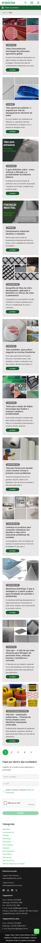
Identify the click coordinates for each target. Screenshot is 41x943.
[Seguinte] (31, 752)
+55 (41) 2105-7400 (13, 905)
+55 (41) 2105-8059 (14, 923)
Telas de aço (7, 857)
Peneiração (7, 839)
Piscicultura (7, 842)
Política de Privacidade (21, 938)
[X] (16, 890)
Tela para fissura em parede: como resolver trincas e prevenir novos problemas (19, 470)
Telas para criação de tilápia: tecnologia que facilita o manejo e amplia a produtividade (19, 410)
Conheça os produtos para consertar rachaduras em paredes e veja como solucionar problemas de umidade (18, 532)
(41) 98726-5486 (16, 903)
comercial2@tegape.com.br (18, 908)
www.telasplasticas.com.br (12, 878)
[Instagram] (8, 890)
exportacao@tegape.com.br (18, 929)
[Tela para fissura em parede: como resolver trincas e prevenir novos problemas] (21, 448)
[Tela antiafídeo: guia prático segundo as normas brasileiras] (21, 330)
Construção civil (8, 832)
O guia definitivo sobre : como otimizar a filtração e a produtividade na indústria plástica (20, 173)
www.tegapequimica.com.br (12, 885)
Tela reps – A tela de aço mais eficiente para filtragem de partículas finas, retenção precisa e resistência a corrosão (20, 655)
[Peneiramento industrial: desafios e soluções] (21, 212)
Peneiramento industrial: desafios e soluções (17, 232)
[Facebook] (4, 890)
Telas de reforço (8, 860)
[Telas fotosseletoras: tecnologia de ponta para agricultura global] (21, 29)
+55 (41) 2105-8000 (14, 900)
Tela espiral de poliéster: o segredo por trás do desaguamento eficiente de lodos (19, 112)
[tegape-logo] (8, 3)
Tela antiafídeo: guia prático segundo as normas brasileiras (20, 350)
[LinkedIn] (12, 890)
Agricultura (6, 829)
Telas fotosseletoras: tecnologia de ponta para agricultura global (18, 51)
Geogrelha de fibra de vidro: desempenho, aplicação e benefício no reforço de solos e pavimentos (20, 292)
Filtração (6, 835)
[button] (25, 2)
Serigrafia (6, 848)
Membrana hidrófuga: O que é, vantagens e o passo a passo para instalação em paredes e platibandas (20, 592)
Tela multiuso (7, 854)
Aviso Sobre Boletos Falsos (26, 935)
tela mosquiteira (8, 851)
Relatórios (8, 938)
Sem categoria (8, 845)
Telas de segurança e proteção (14, 864)
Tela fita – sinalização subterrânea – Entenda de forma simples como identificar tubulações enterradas (18, 719)
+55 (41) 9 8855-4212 (18, 926)
